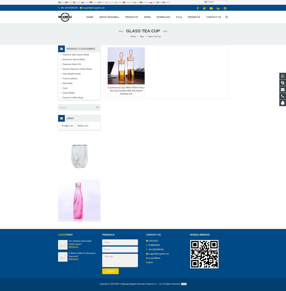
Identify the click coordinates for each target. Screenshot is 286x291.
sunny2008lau (154, 258)
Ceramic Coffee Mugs (73, 97)
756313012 (153, 241)
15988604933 (154, 245)
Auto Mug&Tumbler (72, 73)
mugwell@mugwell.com (94, 8)
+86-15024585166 (69, 8)
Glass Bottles (69, 93)
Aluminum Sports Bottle (74, 59)
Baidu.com (83, 125)
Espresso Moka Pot (72, 64)
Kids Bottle (68, 83)
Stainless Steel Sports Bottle (76, 54)
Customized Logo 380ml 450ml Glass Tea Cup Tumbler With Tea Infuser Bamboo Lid (126, 90)
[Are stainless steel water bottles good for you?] (62, 249)
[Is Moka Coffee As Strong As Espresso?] (62, 261)
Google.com (67, 125)
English (210, 2)
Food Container (70, 78)
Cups (65, 88)
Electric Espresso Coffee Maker (77, 69)
